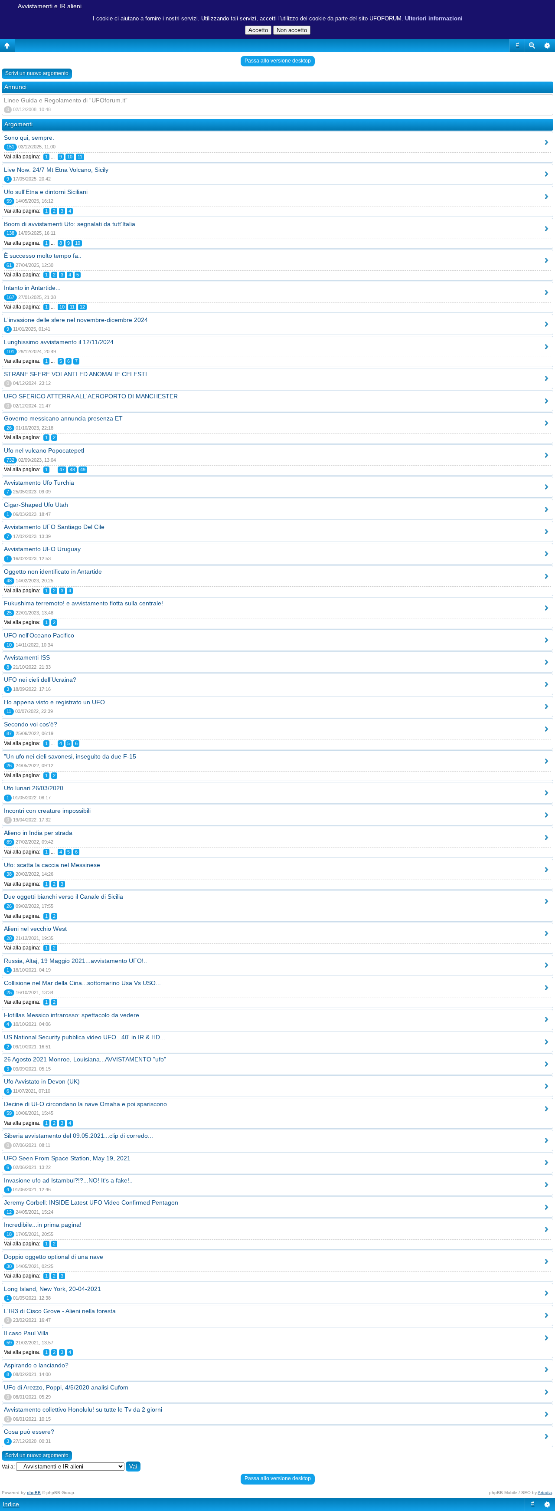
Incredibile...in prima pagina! (43, 1224)
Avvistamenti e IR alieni (50, 6)
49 (82, 469)
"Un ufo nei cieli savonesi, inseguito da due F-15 (70, 756)
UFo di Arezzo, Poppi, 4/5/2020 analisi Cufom (66, 1387)
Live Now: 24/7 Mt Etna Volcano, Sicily (56, 169)
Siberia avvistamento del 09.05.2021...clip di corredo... (78, 1135)
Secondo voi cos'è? (30, 724)
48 (72, 469)
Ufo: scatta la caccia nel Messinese (52, 864)
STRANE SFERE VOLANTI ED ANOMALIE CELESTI (75, 374)
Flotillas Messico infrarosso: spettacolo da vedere (71, 1015)
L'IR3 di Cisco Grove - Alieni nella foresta (60, 1310)
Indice (11, 1504)
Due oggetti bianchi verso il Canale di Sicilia (63, 896)
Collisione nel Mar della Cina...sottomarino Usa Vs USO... (82, 982)
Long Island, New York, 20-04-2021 (52, 1288)
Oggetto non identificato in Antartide (53, 571)
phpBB (34, 1492)
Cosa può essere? (29, 1431)
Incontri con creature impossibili (47, 810)
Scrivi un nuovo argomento (37, 73)
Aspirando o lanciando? (36, 1365)
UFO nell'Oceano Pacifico (39, 635)
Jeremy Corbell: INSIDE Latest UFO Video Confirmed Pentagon (91, 1202)
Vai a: (8, 1467)
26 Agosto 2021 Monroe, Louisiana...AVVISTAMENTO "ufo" (85, 1059)
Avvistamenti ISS (27, 657)
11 (80, 156)
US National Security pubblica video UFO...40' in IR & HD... (84, 1037)
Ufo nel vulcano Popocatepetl (44, 450)
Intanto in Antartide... (32, 287)
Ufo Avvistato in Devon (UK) (42, 1081)
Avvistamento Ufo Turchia (39, 482)
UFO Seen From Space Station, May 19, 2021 (67, 1158)
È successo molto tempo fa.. (43, 255)
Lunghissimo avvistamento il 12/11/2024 (59, 341)
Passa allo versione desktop (278, 61)
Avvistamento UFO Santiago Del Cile (54, 526)
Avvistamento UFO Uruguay (42, 548)
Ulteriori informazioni (434, 18)
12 (82, 306)
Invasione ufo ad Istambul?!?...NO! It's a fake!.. (68, 1180)
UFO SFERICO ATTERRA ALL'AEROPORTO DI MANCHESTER (91, 396)
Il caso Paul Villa (26, 1333)
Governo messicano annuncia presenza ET (63, 418)
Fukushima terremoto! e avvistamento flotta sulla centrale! (83, 603)
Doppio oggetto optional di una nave (53, 1256)
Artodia (545, 1492)
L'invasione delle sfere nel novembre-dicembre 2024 (76, 319)
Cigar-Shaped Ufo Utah (36, 504)
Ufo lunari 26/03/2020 (33, 788)
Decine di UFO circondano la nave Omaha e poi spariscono (85, 1103)
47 (62, 469)
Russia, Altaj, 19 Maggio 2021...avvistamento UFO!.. (75, 960)
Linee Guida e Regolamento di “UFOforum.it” (65, 100)
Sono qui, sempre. (29, 137)
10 (69, 156)
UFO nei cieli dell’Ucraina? (40, 679)
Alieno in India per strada (38, 832)
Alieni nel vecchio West (35, 928)
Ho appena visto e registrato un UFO (54, 702)
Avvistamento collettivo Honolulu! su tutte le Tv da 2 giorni (83, 1409)
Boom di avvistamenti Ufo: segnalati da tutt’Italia (69, 223)
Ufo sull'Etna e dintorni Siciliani (46, 191)
